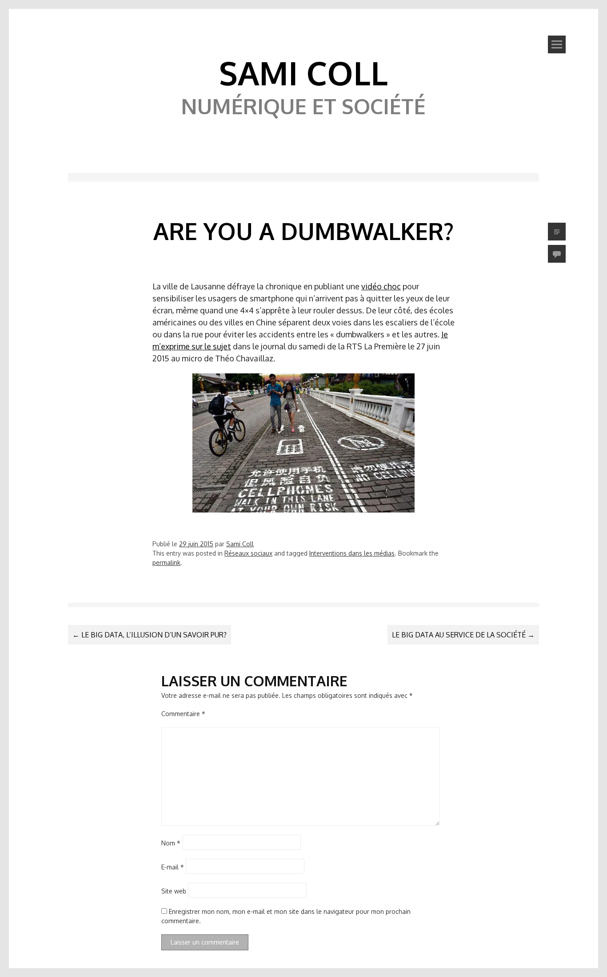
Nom (170, 843)
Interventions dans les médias (352, 553)
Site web (173, 891)
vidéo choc (381, 286)
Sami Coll (303, 72)
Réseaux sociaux (248, 553)
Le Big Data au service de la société (463, 634)
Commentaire (183, 713)
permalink (166, 562)
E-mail (172, 867)
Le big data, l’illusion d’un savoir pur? (149, 634)
